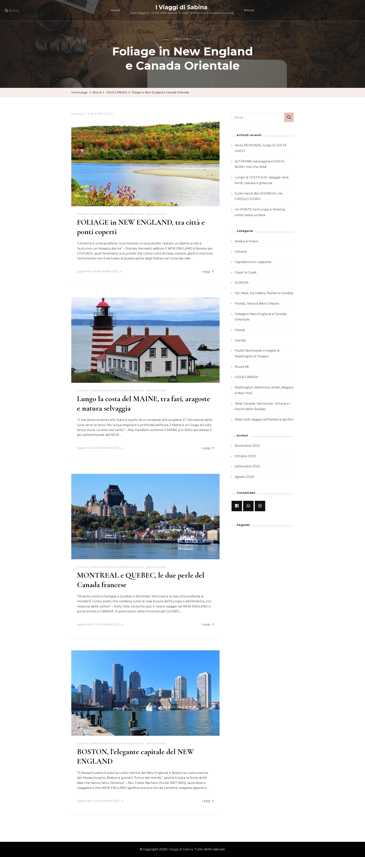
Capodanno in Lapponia (253, 262)
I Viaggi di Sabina (181, 7)
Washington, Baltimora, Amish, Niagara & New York (264, 390)
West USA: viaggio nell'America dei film (264, 419)
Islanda (240, 340)
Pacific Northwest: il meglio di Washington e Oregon (257, 353)
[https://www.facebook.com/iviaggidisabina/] (237, 506)
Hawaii (240, 330)
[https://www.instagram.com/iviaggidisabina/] (260, 506)
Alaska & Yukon (246, 241)
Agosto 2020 (244, 477)
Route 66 (242, 367)
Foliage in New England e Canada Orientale (110, 214)
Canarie (241, 251)
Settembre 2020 (247, 466)
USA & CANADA (156, 214)
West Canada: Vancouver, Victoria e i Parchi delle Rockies (262, 406)
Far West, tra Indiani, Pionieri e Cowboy (264, 293)
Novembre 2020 (247, 445)
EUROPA (241, 282)
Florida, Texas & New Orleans (257, 303)
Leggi (206, 271)
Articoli (249, 10)
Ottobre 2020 (245, 456)
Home (115, 10)
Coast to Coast (246, 272)
